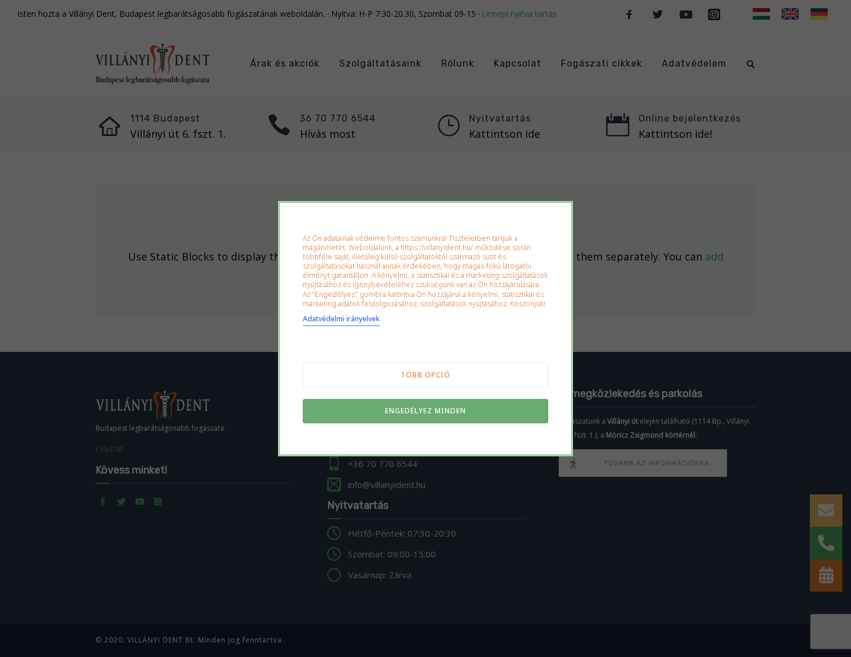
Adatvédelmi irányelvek (341, 319)
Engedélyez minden (425, 411)
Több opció (425, 375)
